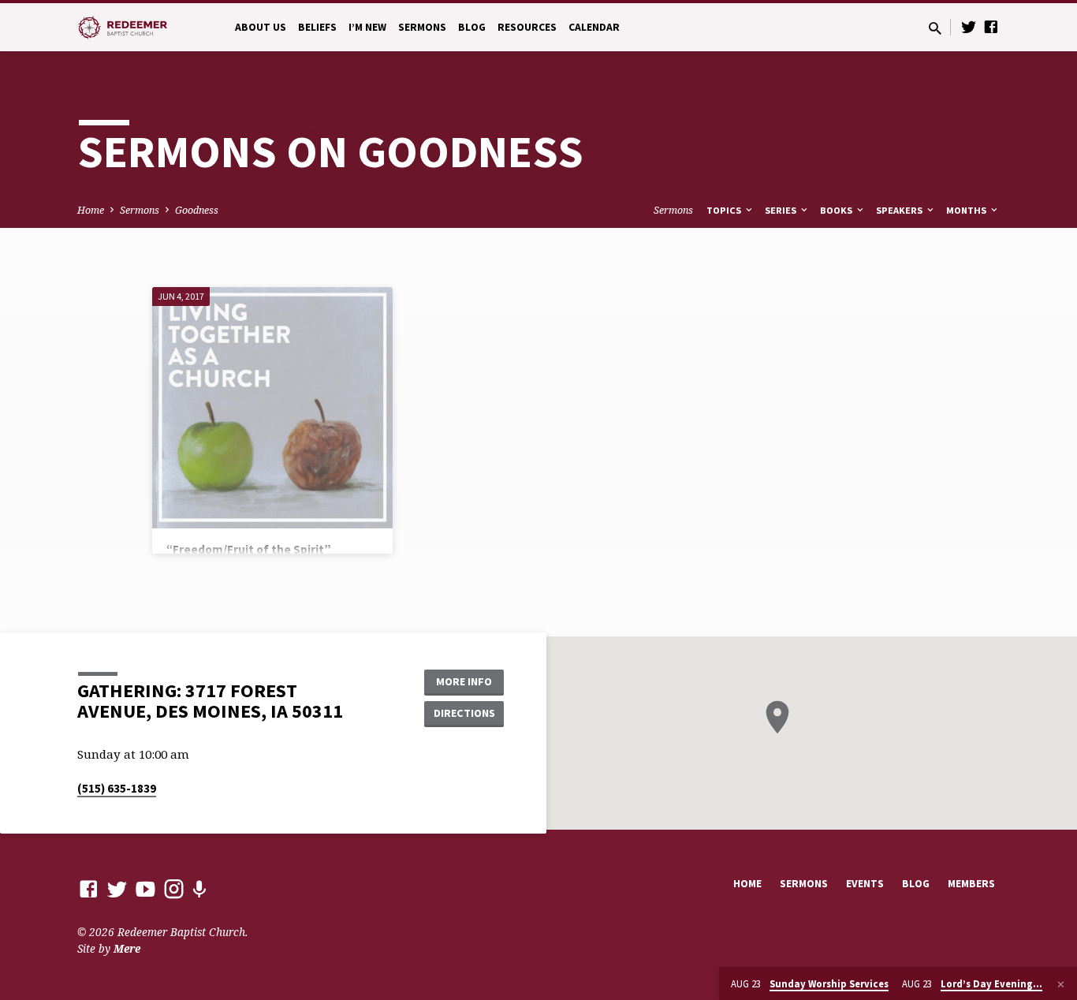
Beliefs (317, 27)
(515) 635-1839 (116, 788)
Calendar (594, 27)
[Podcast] (199, 889)
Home (90, 210)
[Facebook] (991, 26)
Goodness (196, 210)
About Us (260, 27)
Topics (724, 210)
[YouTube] (145, 888)
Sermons (422, 27)
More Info (464, 681)
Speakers (900, 210)
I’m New (367, 27)
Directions (464, 713)
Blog (472, 27)
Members (971, 883)
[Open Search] (935, 28)
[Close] (1061, 984)
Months (967, 210)
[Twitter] (969, 26)
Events (865, 883)
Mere (127, 948)
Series (782, 210)
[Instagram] (173, 888)
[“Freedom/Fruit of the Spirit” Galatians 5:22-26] (272, 407)
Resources (527, 27)
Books (837, 210)
